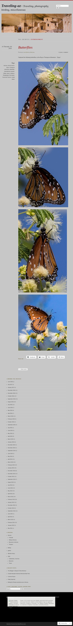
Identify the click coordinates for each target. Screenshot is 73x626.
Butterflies (25, 47)
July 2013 (10, 485)
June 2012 (10, 513)
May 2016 (10, 410)
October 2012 (11, 508)
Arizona (32, 52)
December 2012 (11, 505)
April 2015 (10, 436)
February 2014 (11, 465)
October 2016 (11, 396)
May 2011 (10, 528)
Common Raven (11, 576)
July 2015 (10, 427)
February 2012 (11, 522)
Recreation (11, 75)
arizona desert (11, 65)
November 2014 (11, 447)
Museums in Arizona (13, 542)
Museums (11, 561)
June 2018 (10, 381)
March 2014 (10, 462)
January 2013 (11, 502)
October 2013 (11, 476)
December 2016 (11, 390)
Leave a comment (63, 52)
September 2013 (11, 479)
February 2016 (11, 419)
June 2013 (10, 488)
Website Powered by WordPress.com (16, 624)
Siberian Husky (11, 553)
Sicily (9, 556)
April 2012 (10, 516)
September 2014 (11, 450)
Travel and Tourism (6, 77)
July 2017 (10, 384)
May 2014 (10, 456)
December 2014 (11, 444)
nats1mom (26, 52)
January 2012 (11, 525)
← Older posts (23, 369)
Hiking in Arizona (12, 539)
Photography (6, 75)
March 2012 (10, 519)
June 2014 (10, 453)
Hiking (4, 73)
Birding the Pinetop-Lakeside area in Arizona (18, 582)
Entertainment (7, 71)
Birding (9, 547)
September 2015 (11, 424)
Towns (10, 563)
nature (8, 73)
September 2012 (11, 510)
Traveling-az (11, 6)
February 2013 (11, 499)
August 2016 (11, 401)
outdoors (12, 73)
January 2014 (11, 467)
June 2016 (10, 407)
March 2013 (10, 496)
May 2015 (10, 433)
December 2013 (11, 470)
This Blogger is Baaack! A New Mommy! (17, 570)
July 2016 (10, 404)
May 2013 (10, 490)
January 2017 (11, 387)
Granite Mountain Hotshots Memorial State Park (19, 573)
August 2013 (11, 482)
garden (12, 71)
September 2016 (11, 399)
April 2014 (10, 459)
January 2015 (11, 442)
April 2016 (10, 413)
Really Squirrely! (11, 579)
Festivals (11, 537)
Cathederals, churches (14, 558)
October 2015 (11, 421)
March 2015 (10, 439)
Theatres (11, 544)
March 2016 (10, 416)
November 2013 (11, 473)
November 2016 (11, 393)
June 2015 (10, 430)
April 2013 (10, 493)
